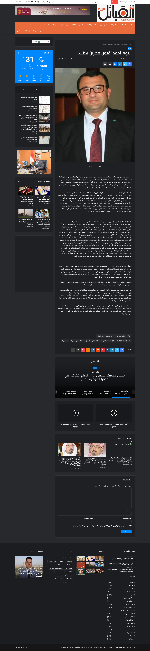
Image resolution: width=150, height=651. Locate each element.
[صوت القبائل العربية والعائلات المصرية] (116, 13)
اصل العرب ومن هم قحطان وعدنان (29, 98)
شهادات (39, 24)
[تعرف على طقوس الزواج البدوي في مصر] (90, 571)
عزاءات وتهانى (129, 620)
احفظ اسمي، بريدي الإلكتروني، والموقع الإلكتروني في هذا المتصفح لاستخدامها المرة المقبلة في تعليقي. (101, 526)
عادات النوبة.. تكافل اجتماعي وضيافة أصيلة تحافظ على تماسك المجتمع (43, 223)
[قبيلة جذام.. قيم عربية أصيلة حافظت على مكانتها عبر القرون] (42, 190)
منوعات (131, 636)
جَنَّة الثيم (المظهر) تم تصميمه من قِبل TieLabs (91, 647)
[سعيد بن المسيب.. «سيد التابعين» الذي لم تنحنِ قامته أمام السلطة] (81, 572)
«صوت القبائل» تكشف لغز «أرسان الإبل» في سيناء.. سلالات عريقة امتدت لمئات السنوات (29, 128)
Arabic (35, 41)
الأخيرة (34, 90)
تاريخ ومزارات (103, 24)
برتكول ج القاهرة (128, 598)
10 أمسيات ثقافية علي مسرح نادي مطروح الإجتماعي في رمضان (28, 117)
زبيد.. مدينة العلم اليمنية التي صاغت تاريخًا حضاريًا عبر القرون (26, 221)
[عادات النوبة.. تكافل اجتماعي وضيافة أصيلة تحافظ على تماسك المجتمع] (42, 213)
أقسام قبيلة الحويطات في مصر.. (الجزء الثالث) (29, 138)
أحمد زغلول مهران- (122, 336)
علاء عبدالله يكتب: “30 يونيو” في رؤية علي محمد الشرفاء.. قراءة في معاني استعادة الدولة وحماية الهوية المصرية (95, 462)
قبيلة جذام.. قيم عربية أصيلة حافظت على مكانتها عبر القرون (43, 199)
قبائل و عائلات (113, 24)
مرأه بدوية (130, 632)
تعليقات (21, 90)
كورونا (64, 341)
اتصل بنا (32, 24)
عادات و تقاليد (92, 24)
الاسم (129, 510)
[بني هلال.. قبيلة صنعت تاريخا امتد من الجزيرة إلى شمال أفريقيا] (99, 558)
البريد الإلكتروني (127, 518)
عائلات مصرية (129, 614)
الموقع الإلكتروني (88, 518)
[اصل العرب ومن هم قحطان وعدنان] (44, 100)
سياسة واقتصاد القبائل (78, 24)
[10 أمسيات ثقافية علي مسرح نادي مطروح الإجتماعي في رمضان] (44, 118)
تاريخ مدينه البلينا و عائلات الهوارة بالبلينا (29, 107)
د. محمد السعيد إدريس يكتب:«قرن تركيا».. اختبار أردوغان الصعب (95, 377)
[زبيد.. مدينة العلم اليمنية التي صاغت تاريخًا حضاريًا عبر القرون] (25, 213)
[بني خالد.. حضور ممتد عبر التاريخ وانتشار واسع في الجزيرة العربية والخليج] (81, 565)
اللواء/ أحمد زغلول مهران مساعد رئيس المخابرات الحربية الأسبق (107, 341)
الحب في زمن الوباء (104, 336)
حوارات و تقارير (64, 24)
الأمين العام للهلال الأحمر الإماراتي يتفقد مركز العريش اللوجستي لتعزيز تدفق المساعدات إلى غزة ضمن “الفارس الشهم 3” (30, 571)
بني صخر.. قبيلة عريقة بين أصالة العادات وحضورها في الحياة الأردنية (91, 2)
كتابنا (122, 44)
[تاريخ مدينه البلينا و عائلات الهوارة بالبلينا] (44, 109)
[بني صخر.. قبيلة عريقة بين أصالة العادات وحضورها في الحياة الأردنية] (25, 190)
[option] (95, 377)
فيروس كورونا (76, 341)
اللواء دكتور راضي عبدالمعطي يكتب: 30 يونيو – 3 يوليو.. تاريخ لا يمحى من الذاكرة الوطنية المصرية (120, 460)
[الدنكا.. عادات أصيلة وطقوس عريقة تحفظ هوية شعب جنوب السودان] (81, 558)
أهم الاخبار (123, 24)
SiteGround (64, 647)
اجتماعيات (130, 588)
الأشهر (47, 90)
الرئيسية (131, 24)
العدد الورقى (129, 591)
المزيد (47, 24)
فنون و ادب (130, 623)
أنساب (131, 582)
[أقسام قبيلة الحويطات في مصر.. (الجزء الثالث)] (44, 140)
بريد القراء (130, 601)
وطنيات (54, 24)
